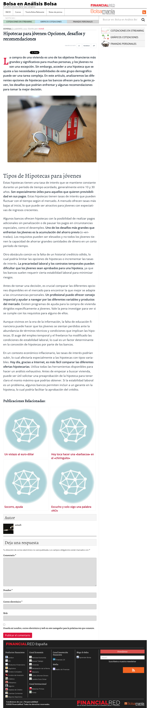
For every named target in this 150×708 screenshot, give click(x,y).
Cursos (18, 12)
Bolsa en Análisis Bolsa (30, 4)
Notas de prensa (55, 12)
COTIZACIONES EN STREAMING (19, 21)
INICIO (8, 12)
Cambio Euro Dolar (39, 679)
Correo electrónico (12, 601)
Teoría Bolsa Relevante (34, 12)
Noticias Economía (39, 657)
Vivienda (35, 665)
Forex (34, 692)
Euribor (11, 657)
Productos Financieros (16, 665)
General (7, 28)
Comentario (9, 555)
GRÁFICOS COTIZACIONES (51, 21)
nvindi (41, 28)
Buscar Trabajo (37, 661)
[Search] (143, 19)
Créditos (11, 679)
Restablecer (86, 45)
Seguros (11, 686)
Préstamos (12, 682)
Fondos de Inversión (16, 675)
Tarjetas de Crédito (15, 690)
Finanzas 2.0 (60, 660)
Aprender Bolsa (85, 657)
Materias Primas (38, 689)
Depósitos (12, 668)
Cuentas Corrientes (15, 693)
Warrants (35, 672)
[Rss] (144, 12)
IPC (9, 661)
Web (5, 613)
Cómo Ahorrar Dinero (40, 675)
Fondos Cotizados (15, 672)
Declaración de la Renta (41, 668)
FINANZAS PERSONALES (83, 21)
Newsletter (122, 651)
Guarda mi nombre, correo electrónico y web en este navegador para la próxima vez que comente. (48, 628)
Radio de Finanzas (62, 669)
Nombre (8, 590)
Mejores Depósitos (15, 697)
